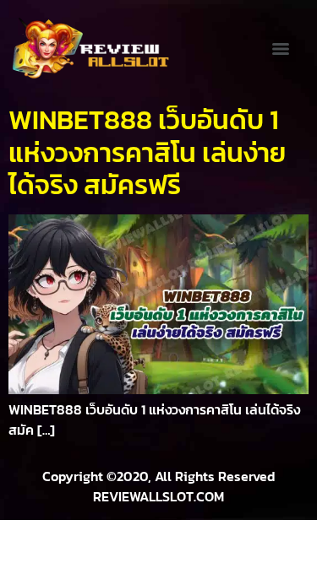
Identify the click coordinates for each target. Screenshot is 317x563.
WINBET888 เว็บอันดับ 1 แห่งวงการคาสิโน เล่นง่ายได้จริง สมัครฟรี (147, 152)
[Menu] (280, 49)
